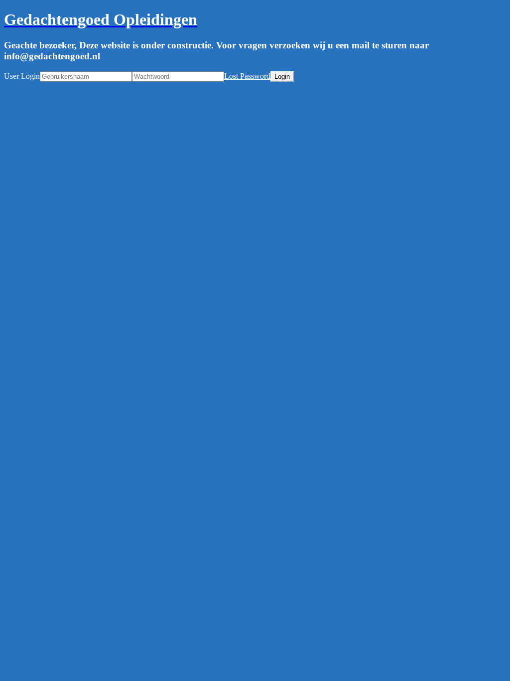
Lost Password (247, 76)
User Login (22, 76)
